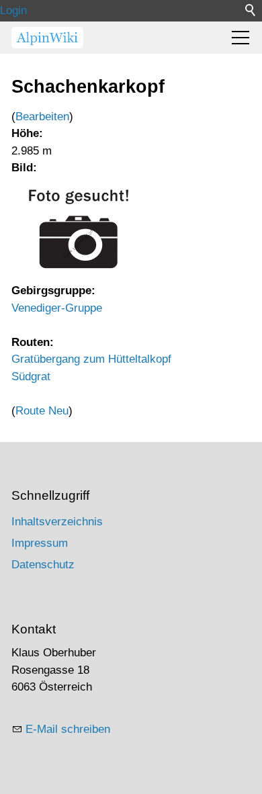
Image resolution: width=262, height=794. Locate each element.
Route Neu (42, 410)
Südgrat (30, 376)
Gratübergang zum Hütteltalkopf (91, 359)
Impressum (39, 543)
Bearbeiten (42, 116)
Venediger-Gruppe (56, 308)
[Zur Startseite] (47, 37)
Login (13, 10)
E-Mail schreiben (68, 729)
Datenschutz (43, 564)
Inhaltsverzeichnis (57, 521)
